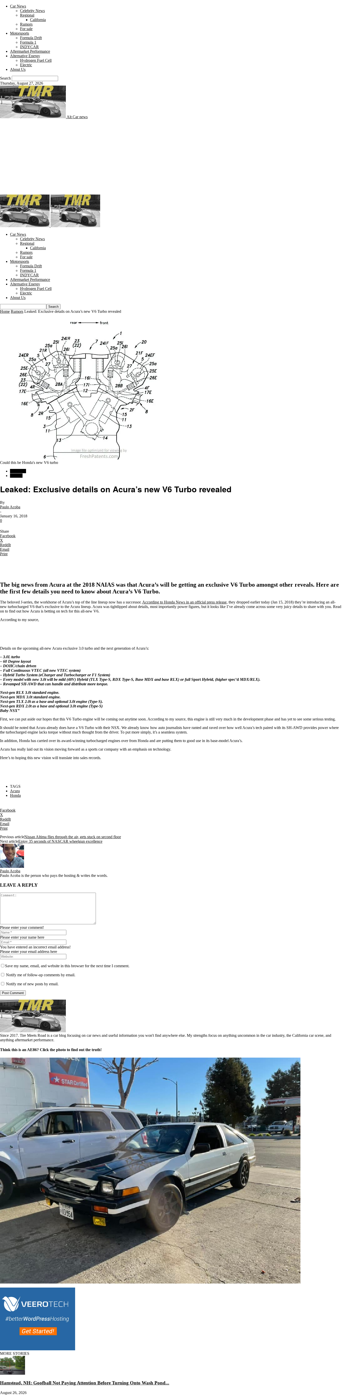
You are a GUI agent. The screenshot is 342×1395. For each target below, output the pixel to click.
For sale (26, 29)
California (38, 20)
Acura (15, 791)
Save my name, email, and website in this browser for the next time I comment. (67, 966)
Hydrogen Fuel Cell (36, 60)
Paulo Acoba (10, 507)
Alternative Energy (25, 56)
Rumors (26, 24)
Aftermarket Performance (30, 51)
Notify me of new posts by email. (32, 984)
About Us (18, 69)
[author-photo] (12, 866)
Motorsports (19, 33)
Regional (27, 15)
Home (5, 311)
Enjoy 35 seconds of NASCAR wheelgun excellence (60, 841)
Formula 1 (28, 42)
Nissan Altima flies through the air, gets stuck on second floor (72, 837)
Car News (18, 6)
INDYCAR (29, 47)
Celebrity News (32, 11)
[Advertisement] (171, 157)
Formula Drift (31, 38)
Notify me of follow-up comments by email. (40, 975)
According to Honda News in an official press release (184, 602)
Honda (15, 795)
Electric (26, 65)
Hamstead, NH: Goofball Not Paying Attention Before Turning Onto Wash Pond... (84, 1382)
